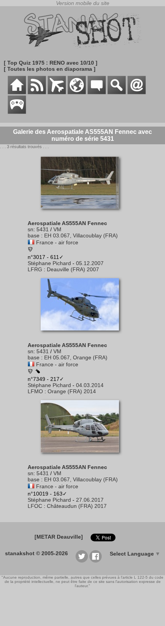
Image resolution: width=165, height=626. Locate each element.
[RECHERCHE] (116, 92)
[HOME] (17, 92)
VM (57, 229)
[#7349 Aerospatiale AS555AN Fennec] (83, 334)
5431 (42, 229)
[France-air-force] (31, 242)
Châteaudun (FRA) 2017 (77, 506)
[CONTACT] (136, 92)
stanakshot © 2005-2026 (36, 553)
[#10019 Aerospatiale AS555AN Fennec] (83, 456)
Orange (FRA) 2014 (72, 391)
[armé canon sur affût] (37, 372)
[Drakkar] (30, 372)
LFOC (35, 506)
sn (30, 229)
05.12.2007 (90, 263)
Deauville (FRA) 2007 (73, 269)
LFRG (35, 269)
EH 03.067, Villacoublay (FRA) (81, 235)
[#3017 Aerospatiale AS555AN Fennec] (83, 212)
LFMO (35, 391)
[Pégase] (30, 250)
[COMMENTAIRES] (96, 92)
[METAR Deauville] (59, 537)
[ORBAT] (57, 92)
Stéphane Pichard (49, 263)
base (34, 235)
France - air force (57, 242)
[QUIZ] (17, 112)
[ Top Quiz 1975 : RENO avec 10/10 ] (50, 63)
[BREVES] (37, 92)
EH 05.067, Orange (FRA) (75, 357)
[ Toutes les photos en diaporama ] (50, 69)
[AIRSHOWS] (77, 92)
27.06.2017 (90, 500)
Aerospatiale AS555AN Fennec (67, 223)
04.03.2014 (90, 385)
